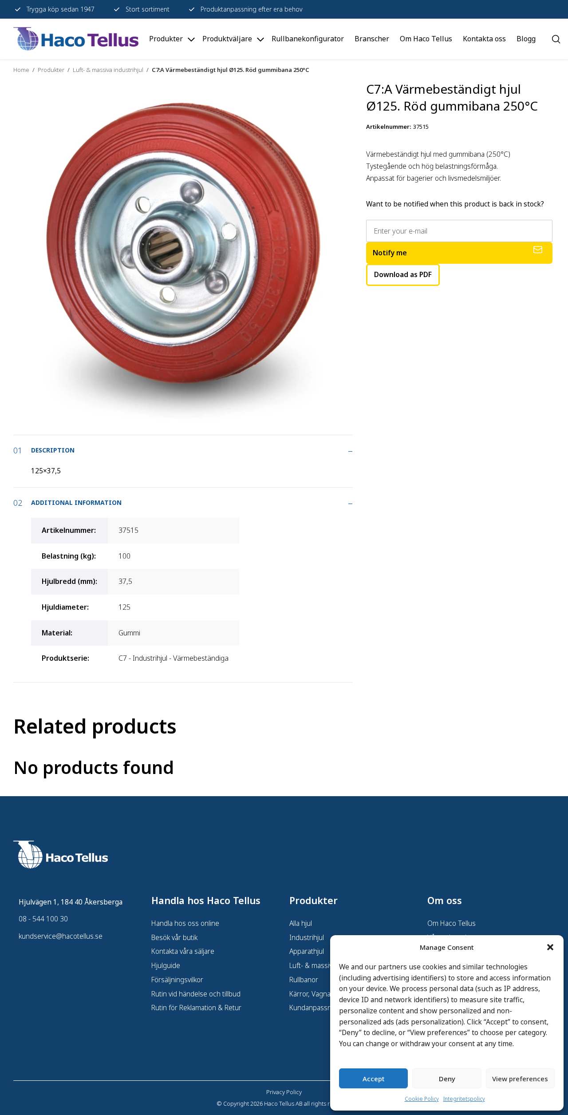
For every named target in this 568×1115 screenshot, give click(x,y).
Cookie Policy (422, 1099)
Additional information (76, 502)
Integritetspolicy (464, 1099)
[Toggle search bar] (556, 39)
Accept (374, 1078)
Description (53, 450)
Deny (447, 1078)
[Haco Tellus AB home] (75, 39)
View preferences (520, 1078)
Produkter (51, 70)
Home (21, 70)
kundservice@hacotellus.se (61, 936)
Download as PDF (403, 274)
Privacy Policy (284, 1092)
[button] (550, 947)
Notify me (390, 253)
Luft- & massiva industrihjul (108, 70)
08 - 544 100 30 (43, 919)
